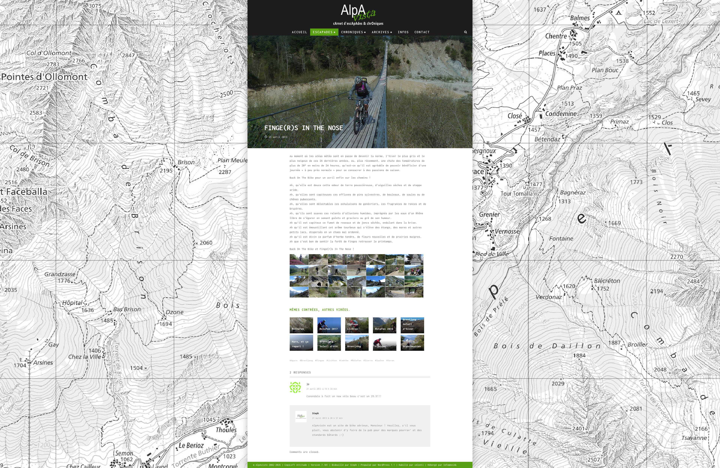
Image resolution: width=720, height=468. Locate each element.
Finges (320, 360)
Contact (422, 32)
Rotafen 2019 (384, 328)
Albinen (380, 346)
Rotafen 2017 (329, 328)
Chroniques (352, 32)
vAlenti (420, 465)
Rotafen (356, 360)
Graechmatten (412, 346)
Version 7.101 (320, 465)
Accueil (299, 32)
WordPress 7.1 (387, 465)
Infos (403, 32)
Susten (380, 360)
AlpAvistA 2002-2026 (269, 465)
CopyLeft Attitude (296, 465)
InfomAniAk (450, 465)
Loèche (345, 360)
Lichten (332, 360)
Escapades (323, 32)
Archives (380, 32)
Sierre (369, 360)
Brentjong (354, 346)
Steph (315, 413)
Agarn (294, 360)
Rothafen (298, 328)
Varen (391, 360)
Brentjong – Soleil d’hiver (411, 324)
